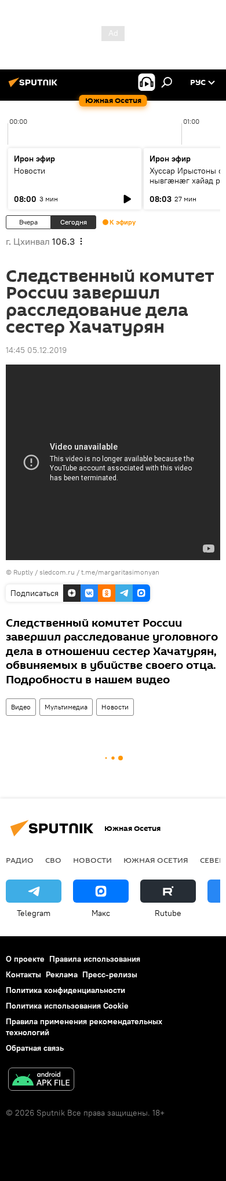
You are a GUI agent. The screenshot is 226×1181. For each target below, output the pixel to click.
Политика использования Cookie (67, 1005)
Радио (20, 860)
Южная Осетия (155, 860)
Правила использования (94, 959)
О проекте (25, 959)
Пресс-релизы (109, 974)
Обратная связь (35, 1048)
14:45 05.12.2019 (36, 350)
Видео (21, 706)
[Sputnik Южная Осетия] (35, 87)
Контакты (23, 974)
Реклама (62, 974)
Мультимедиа (66, 706)
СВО (53, 860)
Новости (29, 170)
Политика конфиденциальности (65, 990)
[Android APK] (41, 1081)
